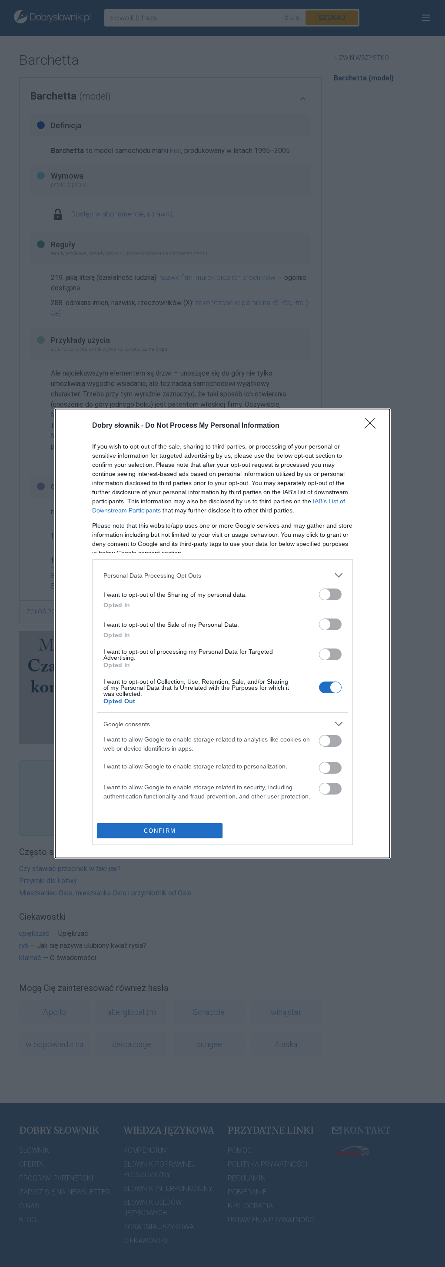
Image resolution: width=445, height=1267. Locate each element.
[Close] (373, 426)
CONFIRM (160, 831)
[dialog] (222, 633)
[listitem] (222, 575)
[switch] (330, 594)
